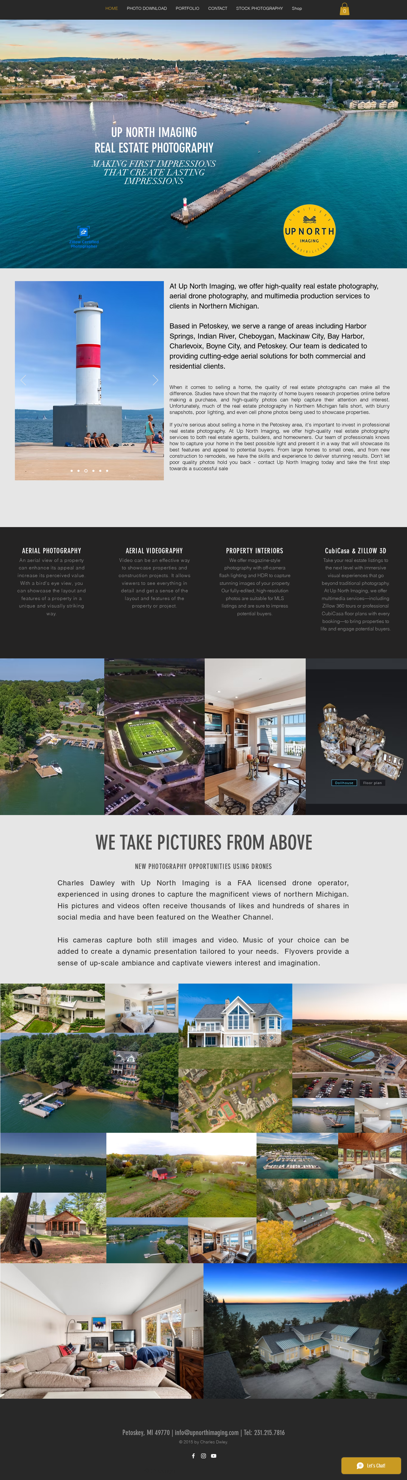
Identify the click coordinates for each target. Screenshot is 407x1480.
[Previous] (23, 380)
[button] (187, 8)
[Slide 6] (99, 470)
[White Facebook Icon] (193, 1456)
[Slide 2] (72, 471)
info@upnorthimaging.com (207, 1432)
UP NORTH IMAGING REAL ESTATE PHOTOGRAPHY (154, 140)
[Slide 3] (78, 471)
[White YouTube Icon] (213, 1456)
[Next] (155, 380)
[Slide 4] (92, 471)
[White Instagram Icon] (203, 1456)
